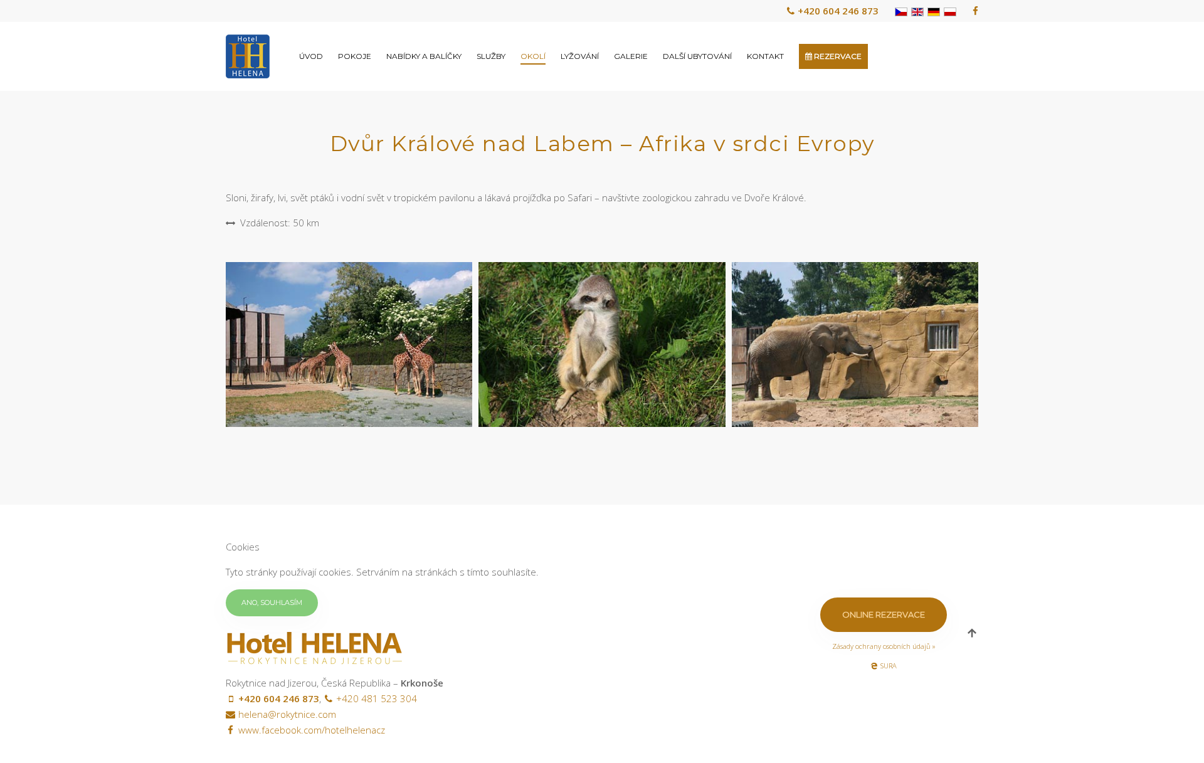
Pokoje (354, 56)
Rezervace (837, 56)
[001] (349, 344)
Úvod (311, 56)
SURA (888, 665)
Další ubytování (697, 56)
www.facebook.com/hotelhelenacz (311, 730)
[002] (601, 344)
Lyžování (580, 56)
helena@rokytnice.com (287, 714)
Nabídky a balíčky (424, 56)
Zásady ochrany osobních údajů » (884, 646)
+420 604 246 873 (838, 10)
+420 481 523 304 (376, 698)
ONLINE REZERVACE (883, 614)
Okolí (533, 56)
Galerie (631, 56)
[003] (855, 344)
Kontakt (765, 56)
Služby (491, 56)
